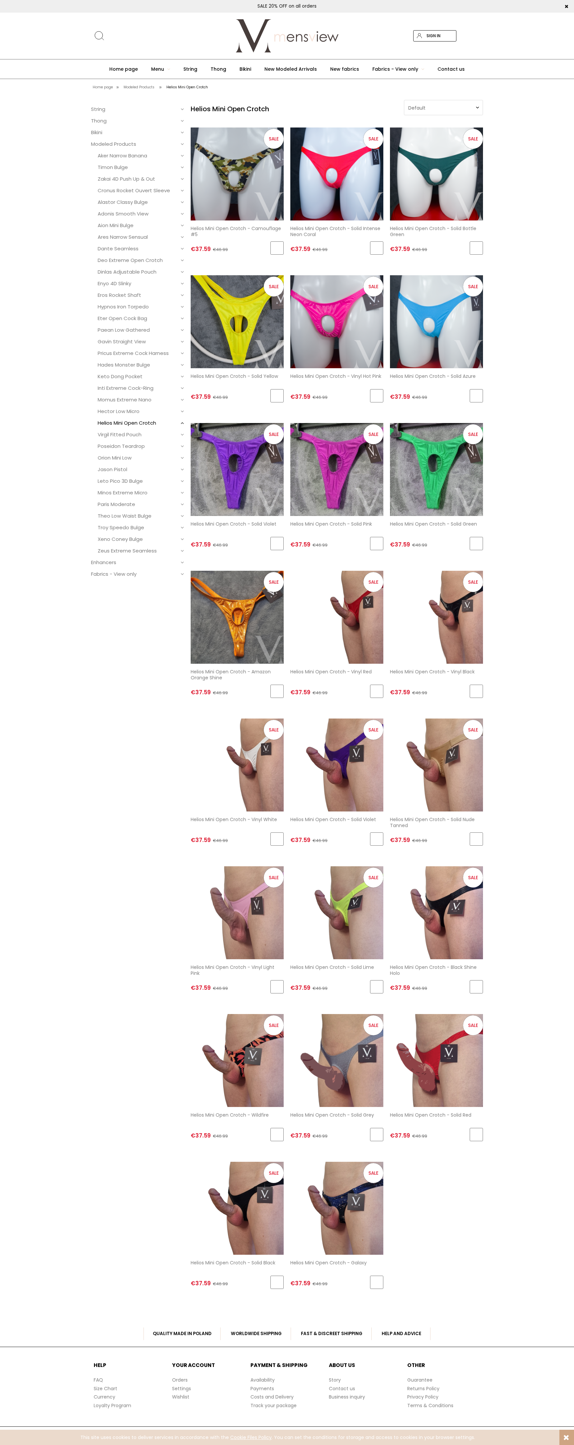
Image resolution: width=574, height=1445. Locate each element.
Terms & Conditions (430, 1405)
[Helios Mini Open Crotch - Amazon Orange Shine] (237, 617)
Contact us (342, 1388)
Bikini (96, 132)
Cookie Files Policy (251, 1437)
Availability (262, 1380)
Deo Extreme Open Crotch (130, 260)
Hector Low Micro (119, 411)
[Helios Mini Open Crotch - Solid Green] (436, 469)
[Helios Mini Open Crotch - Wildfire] (237, 1060)
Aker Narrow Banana (122, 155)
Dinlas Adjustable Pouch (127, 271)
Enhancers (103, 562)
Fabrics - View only (114, 573)
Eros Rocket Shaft (119, 295)
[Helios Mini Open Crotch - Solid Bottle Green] (436, 173)
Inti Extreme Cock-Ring (125, 387)
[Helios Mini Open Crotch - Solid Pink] (336, 469)
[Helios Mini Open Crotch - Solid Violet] (237, 469)
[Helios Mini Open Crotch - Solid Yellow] (237, 321)
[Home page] (287, 35)
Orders (180, 1380)
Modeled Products (113, 143)
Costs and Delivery (272, 1397)
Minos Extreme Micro (122, 492)
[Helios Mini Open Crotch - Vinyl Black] (436, 617)
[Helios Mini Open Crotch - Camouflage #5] (237, 173)
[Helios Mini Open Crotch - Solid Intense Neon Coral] (336, 173)
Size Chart (105, 1388)
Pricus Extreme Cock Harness (133, 353)
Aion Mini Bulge (116, 225)
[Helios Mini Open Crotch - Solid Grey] (336, 1060)
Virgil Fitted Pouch (120, 434)
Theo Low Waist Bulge (124, 515)
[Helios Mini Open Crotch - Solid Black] (237, 1208)
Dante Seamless (118, 248)
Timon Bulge (113, 167)
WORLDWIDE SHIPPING (256, 1333)
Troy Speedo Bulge (121, 527)
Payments (262, 1388)
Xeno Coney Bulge (120, 539)
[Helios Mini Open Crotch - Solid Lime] (336, 912)
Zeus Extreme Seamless (127, 550)
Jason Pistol (112, 469)
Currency (104, 1397)
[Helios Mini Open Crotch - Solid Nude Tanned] (436, 764)
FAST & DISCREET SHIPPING (331, 1333)
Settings (181, 1388)
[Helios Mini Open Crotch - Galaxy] (336, 1208)
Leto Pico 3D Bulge (120, 480)
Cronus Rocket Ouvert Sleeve (134, 190)
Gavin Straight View (122, 341)
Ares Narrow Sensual (123, 236)
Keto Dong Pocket (120, 376)
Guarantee (419, 1380)
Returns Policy (423, 1388)
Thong (99, 120)
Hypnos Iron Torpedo (123, 306)
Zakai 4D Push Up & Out (126, 178)
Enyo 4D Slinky (114, 283)
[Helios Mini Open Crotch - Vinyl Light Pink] (237, 912)
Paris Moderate (116, 504)
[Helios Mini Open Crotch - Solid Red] (436, 1060)
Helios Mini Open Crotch (127, 422)
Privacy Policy (422, 1397)
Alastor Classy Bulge (123, 202)
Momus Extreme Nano (124, 399)
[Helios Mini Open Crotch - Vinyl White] (237, 764)
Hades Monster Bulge (124, 364)
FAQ (98, 1380)
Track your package (273, 1405)
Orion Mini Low (115, 457)
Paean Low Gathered (124, 329)
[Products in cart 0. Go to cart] (477, 36)
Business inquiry (347, 1397)
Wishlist (180, 1397)
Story (335, 1380)
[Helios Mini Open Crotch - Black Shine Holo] (436, 912)
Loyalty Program (112, 1405)
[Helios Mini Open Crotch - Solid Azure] (436, 321)
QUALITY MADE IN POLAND (182, 1333)
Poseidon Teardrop (121, 446)
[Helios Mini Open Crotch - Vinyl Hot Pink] (336, 321)
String (98, 109)
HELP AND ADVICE (401, 1333)
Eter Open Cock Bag (122, 318)
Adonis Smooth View (123, 213)
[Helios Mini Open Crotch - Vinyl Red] (336, 617)
